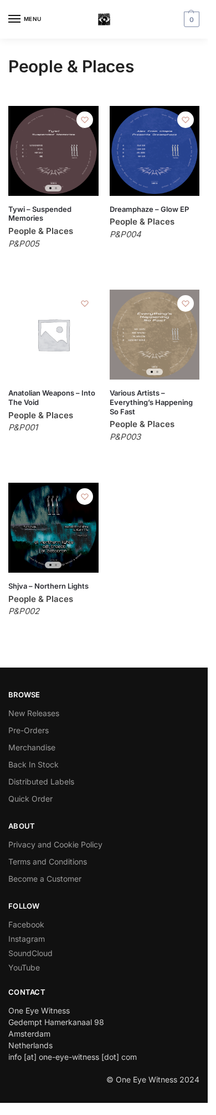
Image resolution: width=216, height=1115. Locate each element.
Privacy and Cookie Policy (55, 844)
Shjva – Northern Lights (48, 585)
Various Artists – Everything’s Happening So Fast (151, 402)
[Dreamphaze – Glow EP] (155, 151)
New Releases (33, 713)
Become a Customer (44, 878)
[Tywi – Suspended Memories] (53, 151)
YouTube (24, 967)
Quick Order (30, 798)
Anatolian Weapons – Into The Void (51, 397)
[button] (190, 19)
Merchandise (31, 747)
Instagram (26, 938)
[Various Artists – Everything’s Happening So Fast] (155, 335)
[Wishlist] (84, 119)
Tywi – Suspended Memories (39, 214)
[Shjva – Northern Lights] (53, 528)
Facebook (26, 924)
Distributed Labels (41, 781)
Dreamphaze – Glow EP (149, 209)
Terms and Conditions (47, 861)
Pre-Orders (28, 730)
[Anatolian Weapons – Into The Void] (53, 335)
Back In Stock (33, 764)
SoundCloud (30, 953)
